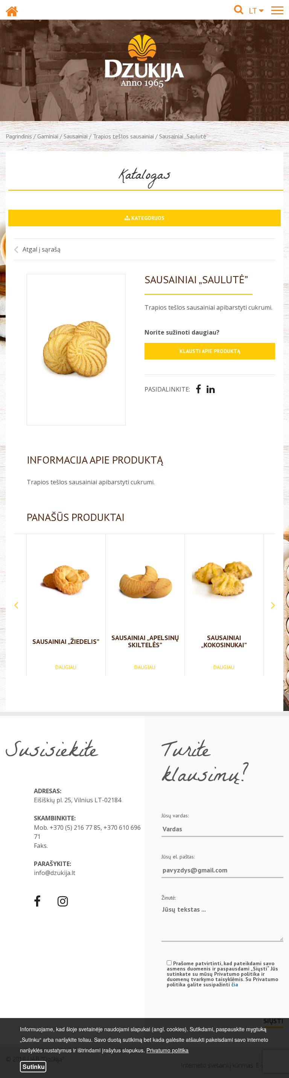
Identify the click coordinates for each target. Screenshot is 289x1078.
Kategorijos (147, 218)
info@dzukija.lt (54, 873)
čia (234, 984)
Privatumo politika (167, 1050)
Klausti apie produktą (209, 351)
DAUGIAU (65, 667)
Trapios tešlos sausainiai (123, 136)
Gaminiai (47, 136)
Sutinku (34, 1066)
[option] (76, 349)
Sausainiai (76, 136)
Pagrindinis (19, 136)
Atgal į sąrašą (42, 249)
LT (254, 10)
